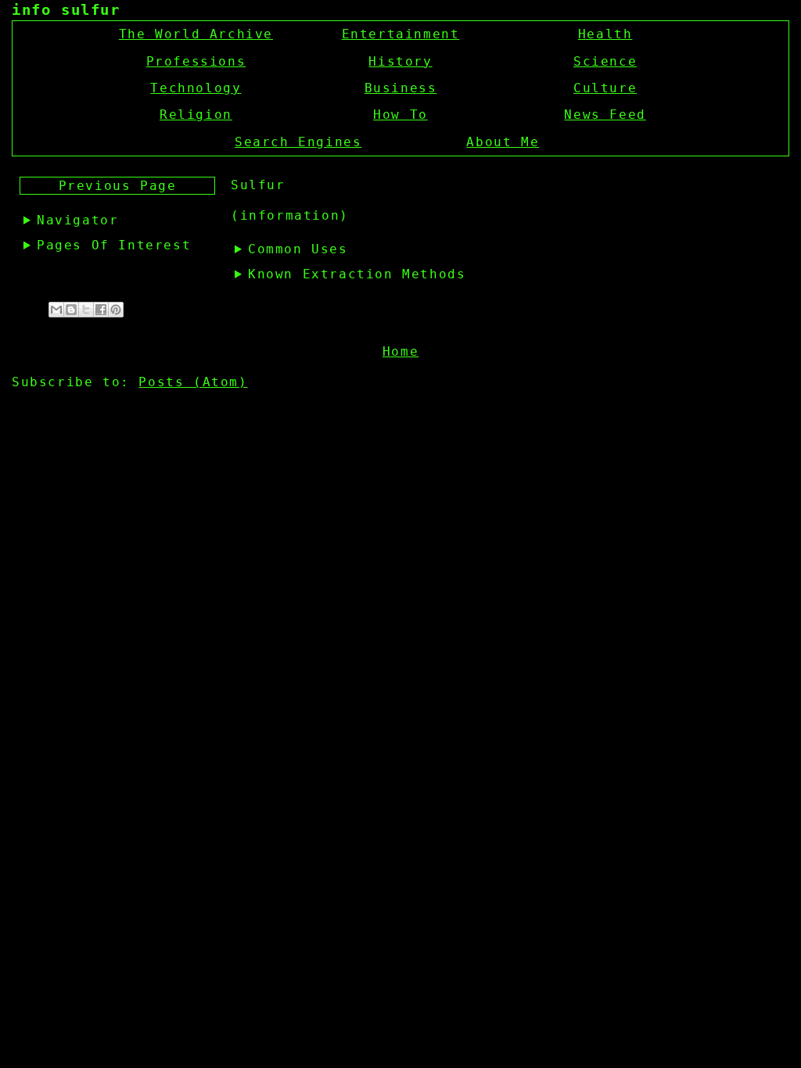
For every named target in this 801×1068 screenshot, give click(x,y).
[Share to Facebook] (101, 309)
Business (401, 88)
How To (400, 114)
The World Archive (196, 34)
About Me (502, 141)
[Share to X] (86, 309)
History (400, 61)
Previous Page (118, 185)
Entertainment (401, 34)
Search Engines (298, 141)
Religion (196, 114)
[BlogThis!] (71, 309)
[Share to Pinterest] (116, 309)
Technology (195, 88)
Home (400, 351)
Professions (196, 61)
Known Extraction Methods (356, 274)
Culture (605, 88)
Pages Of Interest (114, 245)
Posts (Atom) (192, 382)
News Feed (604, 114)
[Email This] (56, 309)
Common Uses (298, 249)
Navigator (77, 220)
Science (605, 61)
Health (605, 34)
